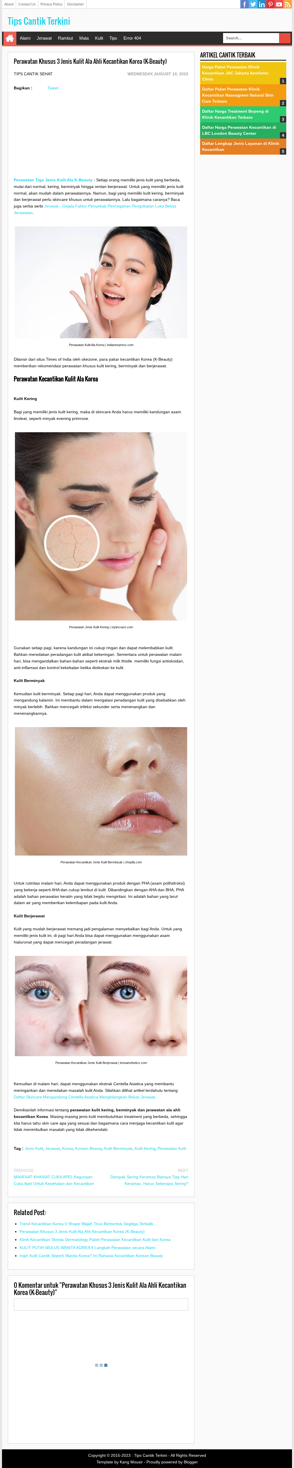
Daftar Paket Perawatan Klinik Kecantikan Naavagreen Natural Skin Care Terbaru (238, 95)
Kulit (99, 38)
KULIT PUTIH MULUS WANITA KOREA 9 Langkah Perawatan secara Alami (87, 1247)
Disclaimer (75, 4)
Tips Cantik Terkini (39, 20)
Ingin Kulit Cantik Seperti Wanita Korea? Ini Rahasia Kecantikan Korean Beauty (91, 1255)
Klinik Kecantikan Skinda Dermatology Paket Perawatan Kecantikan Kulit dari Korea (95, 1239)
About (8, 4)
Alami (25, 38)
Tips (113, 38)
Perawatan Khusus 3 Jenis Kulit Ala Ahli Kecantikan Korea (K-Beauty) (82, 1231)
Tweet (52, 88)
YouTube (279, 4)
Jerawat (44, 38)
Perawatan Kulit (172, 1148)
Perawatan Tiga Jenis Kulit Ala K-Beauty (53, 180)
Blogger (191, 1462)
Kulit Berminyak (118, 1148)
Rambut (65, 38)
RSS (287, 4)
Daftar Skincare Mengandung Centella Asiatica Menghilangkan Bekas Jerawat (84, 1097)
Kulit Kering (145, 1148)
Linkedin (262, 4)
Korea (67, 1148)
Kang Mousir (131, 1462)
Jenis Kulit (34, 1148)
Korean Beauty (88, 1148)
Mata (84, 38)
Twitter (253, 4)
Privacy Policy (51, 4)
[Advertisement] (101, 136)
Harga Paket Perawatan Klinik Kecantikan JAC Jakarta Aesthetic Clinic (235, 73)
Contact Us (27, 4)
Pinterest (270, 4)
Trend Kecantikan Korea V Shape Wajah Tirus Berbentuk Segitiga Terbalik (86, 1223)
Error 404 (132, 38)
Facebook (244, 4)
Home (9, 38)
